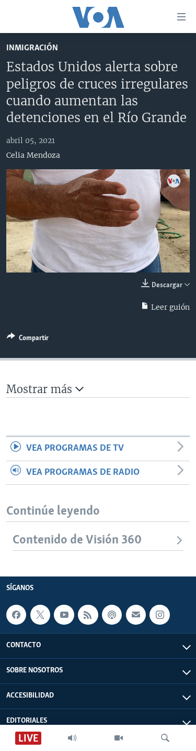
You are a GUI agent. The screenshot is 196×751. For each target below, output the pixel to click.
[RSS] (88, 615)
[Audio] (72, 738)
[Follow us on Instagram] (159, 615)
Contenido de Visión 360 (77, 540)
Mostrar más (40, 389)
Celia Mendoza (33, 155)
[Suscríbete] (136, 615)
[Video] (118, 738)
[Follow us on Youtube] (64, 615)
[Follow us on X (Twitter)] (40, 615)
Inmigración (32, 47)
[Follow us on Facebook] (16, 615)
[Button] (28, 340)
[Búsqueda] (165, 738)
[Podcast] (112, 615)
